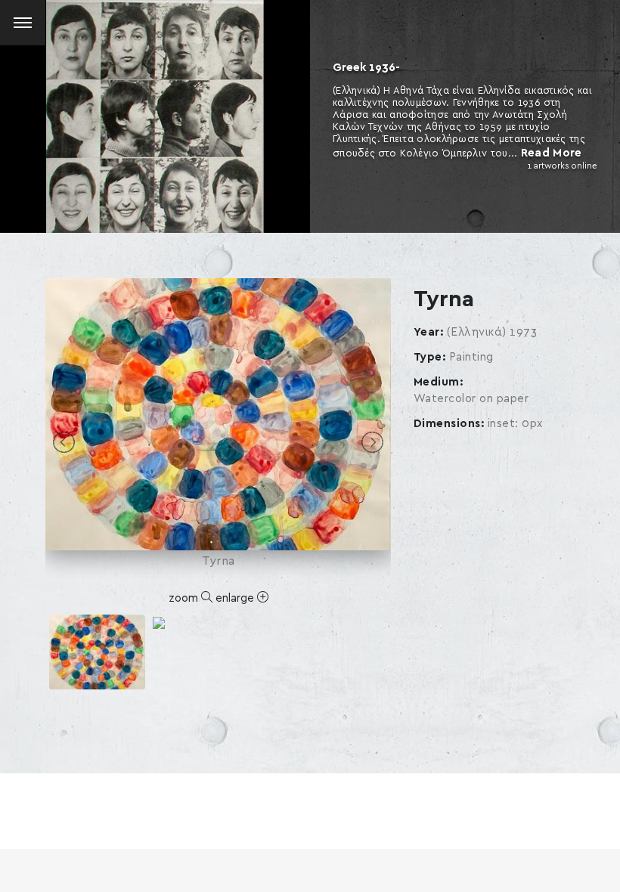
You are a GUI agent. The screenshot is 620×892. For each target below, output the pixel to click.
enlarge (236, 598)
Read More (551, 153)
